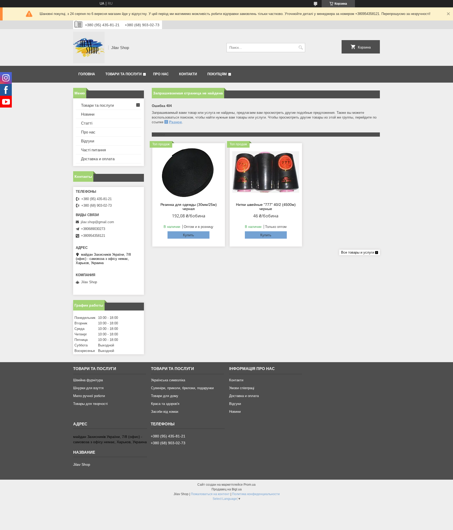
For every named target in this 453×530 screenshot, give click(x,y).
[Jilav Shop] (89, 47)
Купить (188, 235)
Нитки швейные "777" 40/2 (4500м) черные (266, 206)
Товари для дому (164, 396)
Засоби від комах (165, 412)
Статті (86, 123)
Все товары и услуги (357, 252)
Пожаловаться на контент (210, 494)
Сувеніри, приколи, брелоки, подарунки (182, 388)
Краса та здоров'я (165, 404)
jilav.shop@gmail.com (97, 222)
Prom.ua (250, 484)
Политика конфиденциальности (256, 494)
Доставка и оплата (98, 159)
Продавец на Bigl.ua (227, 489)
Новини (87, 114)
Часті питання (93, 150)
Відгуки (87, 141)
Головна (86, 74)
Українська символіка (168, 380)
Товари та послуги (123, 74)
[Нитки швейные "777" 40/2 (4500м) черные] (266, 172)
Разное (175, 122)
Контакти (188, 74)
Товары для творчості (90, 404)
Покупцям (217, 74)
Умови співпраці (241, 388)
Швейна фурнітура (88, 380)
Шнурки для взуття (88, 388)
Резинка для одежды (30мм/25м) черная (188, 206)
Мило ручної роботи (89, 396)
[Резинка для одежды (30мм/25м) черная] (188, 172)
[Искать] (300, 47)
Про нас (161, 74)
